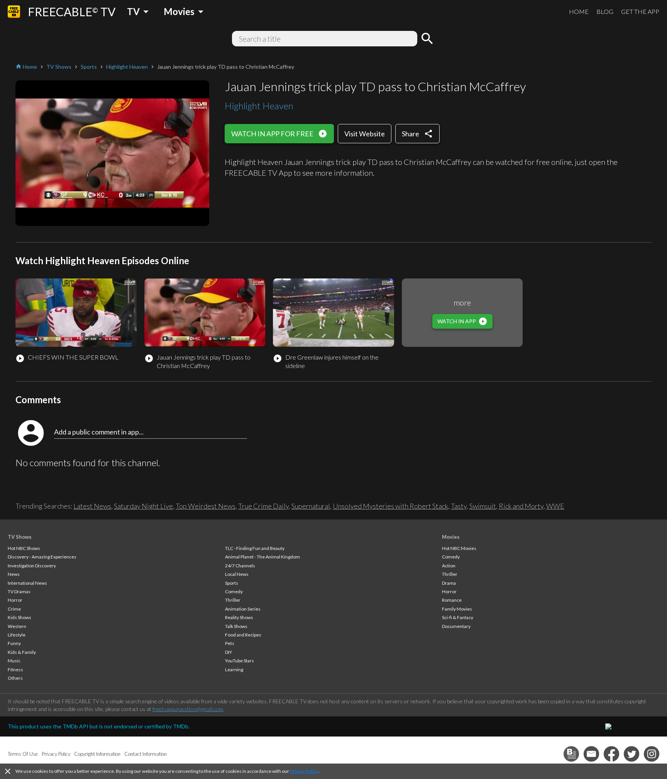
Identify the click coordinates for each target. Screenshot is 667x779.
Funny (14, 643)
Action (448, 566)
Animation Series (243, 609)
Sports (231, 583)
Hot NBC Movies (459, 548)
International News (27, 583)
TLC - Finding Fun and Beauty (254, 548)
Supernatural (310, 506)
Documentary (456, 626)
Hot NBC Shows (24, 548)
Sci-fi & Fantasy (457, 617)
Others (15, 678)
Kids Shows (19, 617)
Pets (229, 643)
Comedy (234, 591)
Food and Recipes (243, 635)
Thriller (232, 600)
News (14, 574)
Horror (15, 600)
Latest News (92, 506)
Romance (452, 600)
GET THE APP (640, 11)
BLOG (604, 11)
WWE (555, 506)
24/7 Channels (240, 566)
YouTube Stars (239, 661)
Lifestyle (16, 635)
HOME (579, 11)
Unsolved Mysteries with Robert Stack (390, 506)
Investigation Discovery (32, 566)
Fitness (15, 669)
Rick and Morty (521, 506)
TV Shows (20, 537)
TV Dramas (19, 591)
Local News (237, 574)
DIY (228, 652)
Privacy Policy (304, 771)
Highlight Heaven (259, 105)
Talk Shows (236, 626)
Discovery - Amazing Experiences (42, 557)
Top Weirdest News (205, 506)
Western (17, 626)
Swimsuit (482, 506)
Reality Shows (239, 617)
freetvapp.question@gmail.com (187, 709)
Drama (449, 583)
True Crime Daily (263, 506)
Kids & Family (22, 652)
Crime (14, 609)
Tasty (459, 506)
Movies (451, 537)
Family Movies (457, 609)
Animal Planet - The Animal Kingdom (262, 557)
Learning (234, 669)
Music (14, 661)
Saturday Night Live (143, 506)
